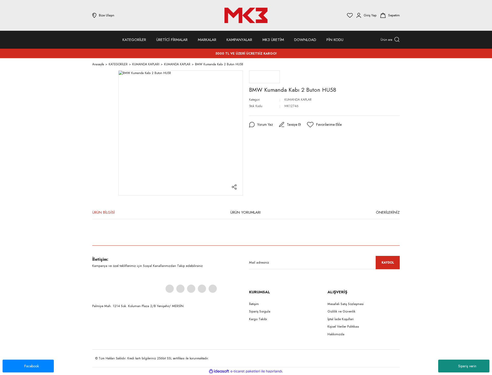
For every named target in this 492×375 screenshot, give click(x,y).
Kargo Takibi (258, 319)
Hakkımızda (335, 334)
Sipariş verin (467, 366)
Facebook (31, 366)
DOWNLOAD (305, 40)
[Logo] (246, 15)
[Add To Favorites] (324, 125)
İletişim (254, 303)
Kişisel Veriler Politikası (343, 326)
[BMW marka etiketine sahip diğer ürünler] (264, 76)
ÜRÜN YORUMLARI (245, 212)
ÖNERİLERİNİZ (388, 212)
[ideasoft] (219, 371)
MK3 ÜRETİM (273, 40)
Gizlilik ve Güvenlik (341, 311)
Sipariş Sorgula (259, 311)
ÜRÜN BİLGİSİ (103, 212)
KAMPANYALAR (239, 40)
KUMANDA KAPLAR (297, 99)
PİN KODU (334, 40)
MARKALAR (207, 40)
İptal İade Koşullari (340, 319)
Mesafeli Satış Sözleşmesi (345, 303)
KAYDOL (388, 262)
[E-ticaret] (245, 371)
